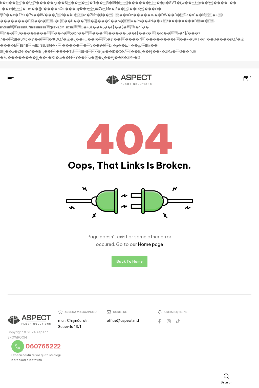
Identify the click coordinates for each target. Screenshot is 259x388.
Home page (150, 244)
